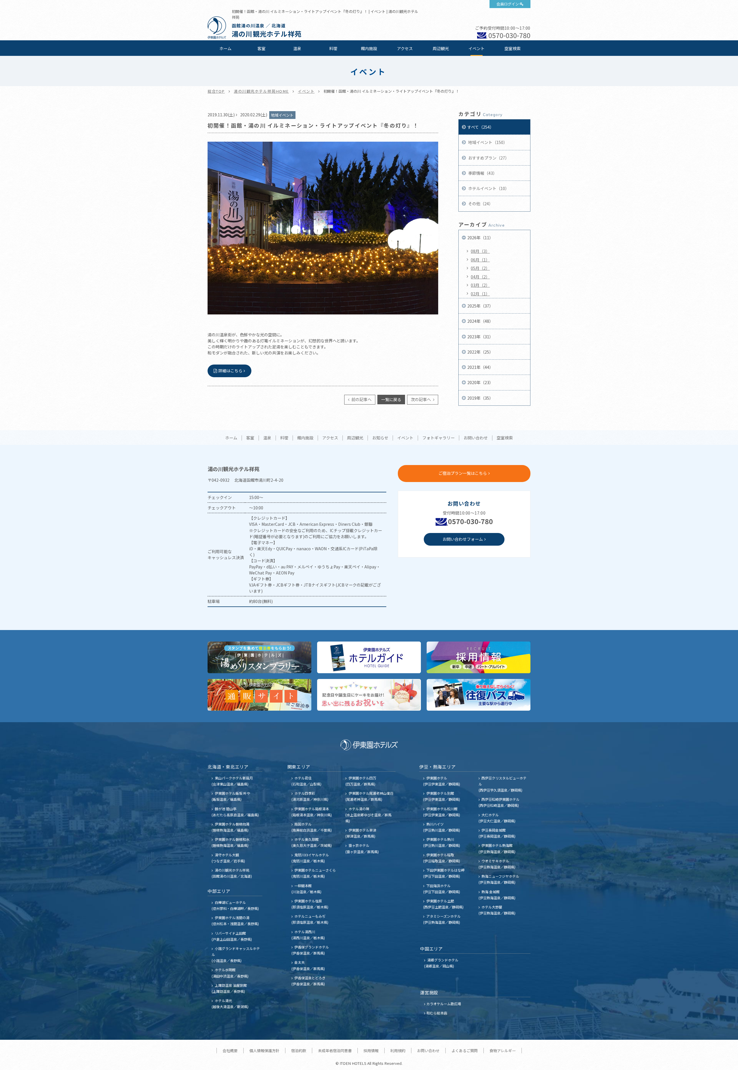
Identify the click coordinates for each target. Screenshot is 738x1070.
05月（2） (480, 268)
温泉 (297, 48)
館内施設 (369, 48)
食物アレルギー (503, 1050)
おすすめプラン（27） (488, 158)
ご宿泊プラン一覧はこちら (462, 473)
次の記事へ (421, 399)
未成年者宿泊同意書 (335, 1050)
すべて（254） (480, 127)
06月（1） (480, 260)
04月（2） (480, 277)
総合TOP (216, 91)
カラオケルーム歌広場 (443, 1003)
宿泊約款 (298, 1050)
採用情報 (371, 1050)
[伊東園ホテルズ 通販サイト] (259, 695)
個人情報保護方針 (264, 1050)
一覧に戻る (391, 399)
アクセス (405, 48)
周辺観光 (441, 48)
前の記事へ (361, 399)
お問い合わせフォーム (463, 539)
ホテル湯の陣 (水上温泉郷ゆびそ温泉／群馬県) (368, 814)
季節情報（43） (482, 173)
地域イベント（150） (487, 142)
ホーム (225, 48)
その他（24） (480, 203)
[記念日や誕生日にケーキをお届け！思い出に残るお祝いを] (369, 695)
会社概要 (230, 1050)
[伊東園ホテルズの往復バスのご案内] (478, 695)
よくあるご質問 (464, 1050)
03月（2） (480, 285)
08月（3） (480, 251)
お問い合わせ (476, 438)
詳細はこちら (230, 370)
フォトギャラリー (438, 438)
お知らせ (380, 438)
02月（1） (480, 294)
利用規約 (397, 1050)
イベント (476, 48)
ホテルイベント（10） (488, 188)
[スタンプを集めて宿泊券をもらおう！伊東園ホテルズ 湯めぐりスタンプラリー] (259, 657)
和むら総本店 (436, 1012)
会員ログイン (507, 4)
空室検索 (512, 48)
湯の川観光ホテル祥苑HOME (261, 91)
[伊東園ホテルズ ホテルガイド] (369, 657)
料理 (333, 48)
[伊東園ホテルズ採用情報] (478, 657)
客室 (261, 48)
